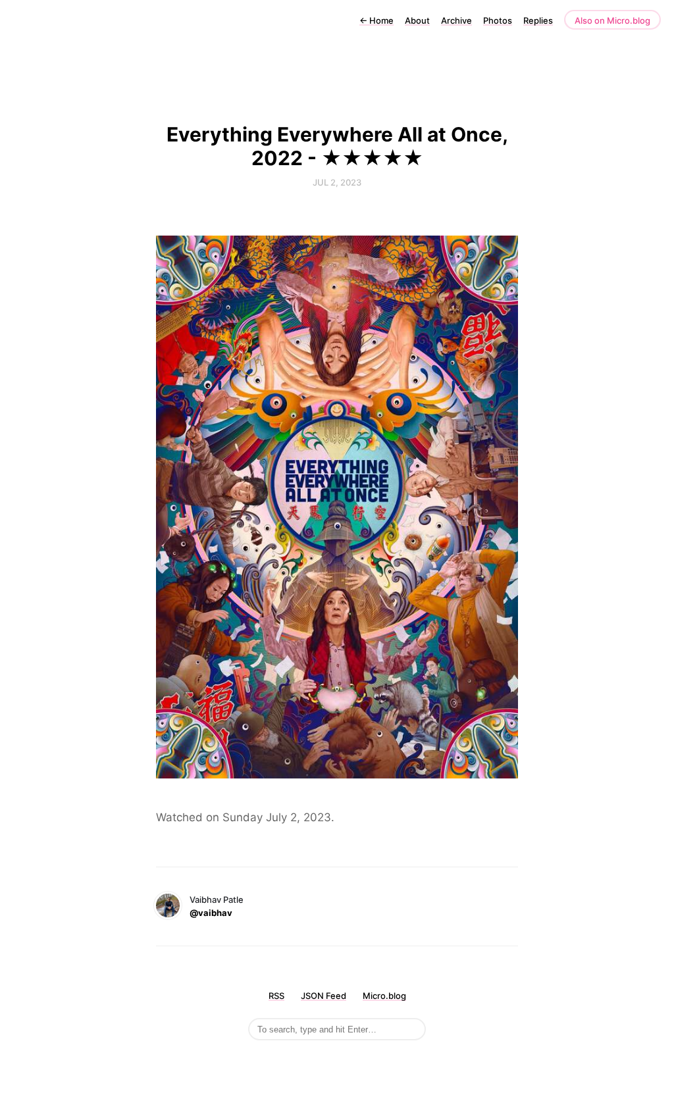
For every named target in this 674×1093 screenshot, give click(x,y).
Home (376, 20)
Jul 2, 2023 (337, 182)
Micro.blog (384, 995)
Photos (497, 20)
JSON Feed (323, 995)
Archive (456, 20)
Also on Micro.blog (612, 20)
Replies (538, 20)
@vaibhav (211, 912)
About (417, 20)
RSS (276, 995)
